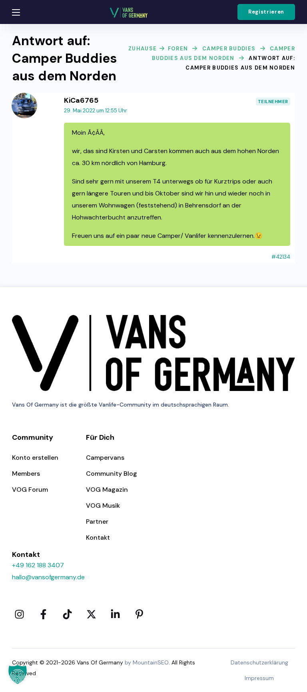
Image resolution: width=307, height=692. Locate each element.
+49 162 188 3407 (38, 565)
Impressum (259, 678)
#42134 (280, 256)
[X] (91, 614)
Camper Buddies (228, 48)
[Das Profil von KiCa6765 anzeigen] (24, 97)
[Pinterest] (139, 614)
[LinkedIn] (115, 614)
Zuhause (142, 48)
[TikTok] (67, 614)
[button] (266, 12)
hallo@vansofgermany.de (48, 577)
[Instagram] (19, 614)
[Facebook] (43, 614)
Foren (178, 48)
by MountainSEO (147, 662)
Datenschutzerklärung (259, 662)
